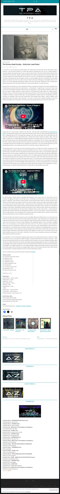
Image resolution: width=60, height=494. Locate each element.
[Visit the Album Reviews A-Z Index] (13, 353)
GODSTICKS (14, 464)
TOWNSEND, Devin (16, 437)
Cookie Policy (27, 491)
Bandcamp (28, 306)
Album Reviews (6, 61)
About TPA (35, 486)
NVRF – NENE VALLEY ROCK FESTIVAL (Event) (23, 457)
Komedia (9, 449)
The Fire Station (15, 425)
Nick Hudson (6, 67)
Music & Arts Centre (17, 432)
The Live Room (12, 455)
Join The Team (42, 486)
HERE (33, 251)
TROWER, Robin (16, 423)
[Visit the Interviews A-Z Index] (13, 370)
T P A (30, 18)
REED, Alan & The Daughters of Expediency (21, 427)
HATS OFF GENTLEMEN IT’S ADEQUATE (22, 444)
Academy (13, 462)
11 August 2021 (14, 67)
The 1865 (15, 428)
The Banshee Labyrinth (16, 465)
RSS (8, 470)
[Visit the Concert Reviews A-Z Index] (13, 388)
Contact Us (49, 486)
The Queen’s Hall (15, 435)
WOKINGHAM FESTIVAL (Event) (20, 420)
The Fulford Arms (11, 452)
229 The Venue (12, 442)
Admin (55, 485)
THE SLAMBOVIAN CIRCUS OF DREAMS (22, 454)
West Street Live (14, 469)
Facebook (18, 306)
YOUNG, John (14, 430)
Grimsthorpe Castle (13, 459)
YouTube (23, 306)
